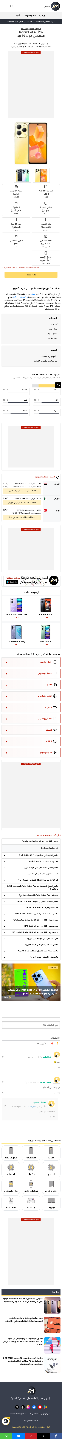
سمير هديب (31, 1106)
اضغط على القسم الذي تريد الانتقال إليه (44, 1141)
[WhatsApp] (6, 1436)
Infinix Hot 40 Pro (20, 297)
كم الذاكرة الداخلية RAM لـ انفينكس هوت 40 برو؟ (38, 880)
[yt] (40, 1407)
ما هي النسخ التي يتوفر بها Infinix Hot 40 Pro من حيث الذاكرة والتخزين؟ (32, 888)
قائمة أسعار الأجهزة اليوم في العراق (22, 490)
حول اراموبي (46, 1413)
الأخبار (18, 15)
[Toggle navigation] (5, 6)
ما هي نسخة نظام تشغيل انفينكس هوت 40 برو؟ (38, 950)
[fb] (34, 1407)
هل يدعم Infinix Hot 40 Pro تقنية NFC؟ (40, 926)
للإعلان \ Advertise (18, 1413)
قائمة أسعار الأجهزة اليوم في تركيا (22, 517)
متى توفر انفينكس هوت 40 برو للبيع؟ (42, 938)
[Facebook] (56, 1436)
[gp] (45, 1407)
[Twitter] (43, 1436)
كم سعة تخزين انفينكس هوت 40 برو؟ (42, 873)
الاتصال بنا (34, 1413)
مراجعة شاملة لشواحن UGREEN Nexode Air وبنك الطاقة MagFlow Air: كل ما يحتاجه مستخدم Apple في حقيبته (23, 1361)
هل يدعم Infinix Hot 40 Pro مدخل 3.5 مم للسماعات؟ (35, 920)
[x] (17, 1407)
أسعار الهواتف (30, 15)
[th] (23, 1407)
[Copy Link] (31, 1436)
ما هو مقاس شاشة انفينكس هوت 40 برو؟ (40, 867)
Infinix (32, 294)
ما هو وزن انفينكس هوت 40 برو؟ (44, 957)
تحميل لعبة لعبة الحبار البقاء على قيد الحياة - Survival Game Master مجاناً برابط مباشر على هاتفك (23, 1341)
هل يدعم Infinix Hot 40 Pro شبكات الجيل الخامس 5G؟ (35, 932)
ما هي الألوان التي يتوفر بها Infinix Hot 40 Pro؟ (38, 855)
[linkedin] (18, 1436)
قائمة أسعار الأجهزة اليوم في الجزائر (22, 502)
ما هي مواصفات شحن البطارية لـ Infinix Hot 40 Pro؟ (36, 913)
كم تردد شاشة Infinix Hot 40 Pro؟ (43, 861)
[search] (11, 6)
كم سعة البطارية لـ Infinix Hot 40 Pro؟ (42, 907)
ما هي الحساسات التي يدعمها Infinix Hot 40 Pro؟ (37, 901)
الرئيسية (42, 15)
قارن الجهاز (31, 275)
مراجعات (53, 967)
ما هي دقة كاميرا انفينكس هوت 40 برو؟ (41, 944)
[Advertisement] (31, 85)
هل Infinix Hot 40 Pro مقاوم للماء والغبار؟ (40, 841)
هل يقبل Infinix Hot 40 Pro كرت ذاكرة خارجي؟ (38, 895)
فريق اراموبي (16, 46)
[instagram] (28, 1407)
